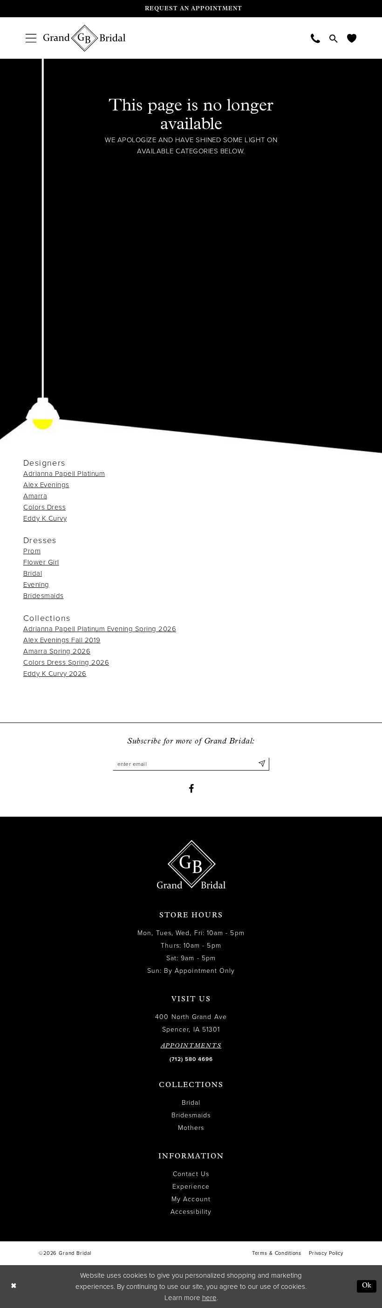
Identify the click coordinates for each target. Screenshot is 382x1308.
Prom (32, 551)
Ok (367, 1285)
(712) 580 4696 (191, 1059)
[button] (31, 38)
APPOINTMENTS (191, 1046)
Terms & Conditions (276, 1253)
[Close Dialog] (13, 1286)
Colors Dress (44, 507)
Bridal (32, 573)
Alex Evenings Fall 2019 (62, 640)
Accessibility (191, 1212)
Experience (191, 1187)
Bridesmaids (43, 596)
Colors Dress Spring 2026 (66, 662)
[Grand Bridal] (84, 38)
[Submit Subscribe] (262, 764)
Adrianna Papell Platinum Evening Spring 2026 (99, 629)
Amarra (35, 496)
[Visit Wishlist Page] (351, 38)
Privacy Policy (326, 1253)
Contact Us (191, 1174)
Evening (36, 584)
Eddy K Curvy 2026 (55, 673)
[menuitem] (31, 38)
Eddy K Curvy (45, 518)
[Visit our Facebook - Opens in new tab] (191, 788)
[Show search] (333, 38)
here (209, 1298)
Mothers (191, 1128)
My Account (191, 1199)
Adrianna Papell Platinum (64, 473)
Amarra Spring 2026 (56, 651)
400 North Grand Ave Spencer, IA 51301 (191, 1023)
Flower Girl (41, 562)
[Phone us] (315, 38)
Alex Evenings (46, 485)
